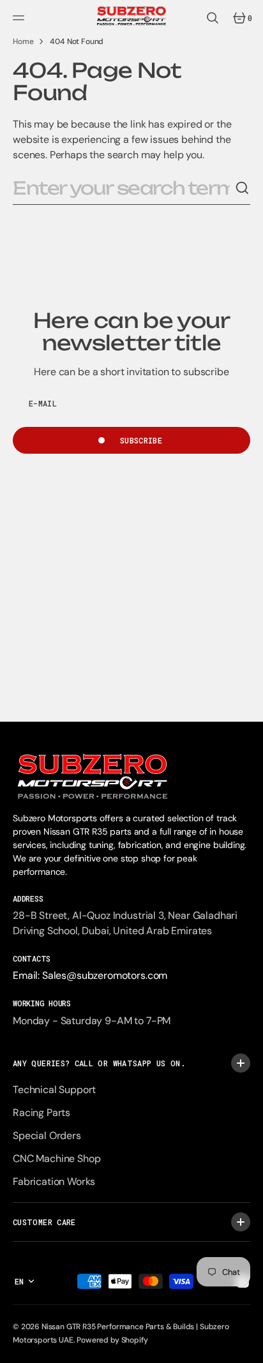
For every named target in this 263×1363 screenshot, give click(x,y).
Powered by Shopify (112, 1340)
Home (23, 41)
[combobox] (124, 188)
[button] (20, 18)
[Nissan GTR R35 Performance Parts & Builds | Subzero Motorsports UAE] (131, 18)
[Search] (242, 188)
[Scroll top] (247, 1347)
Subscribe (141, 440)
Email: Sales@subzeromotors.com (90, 975)
